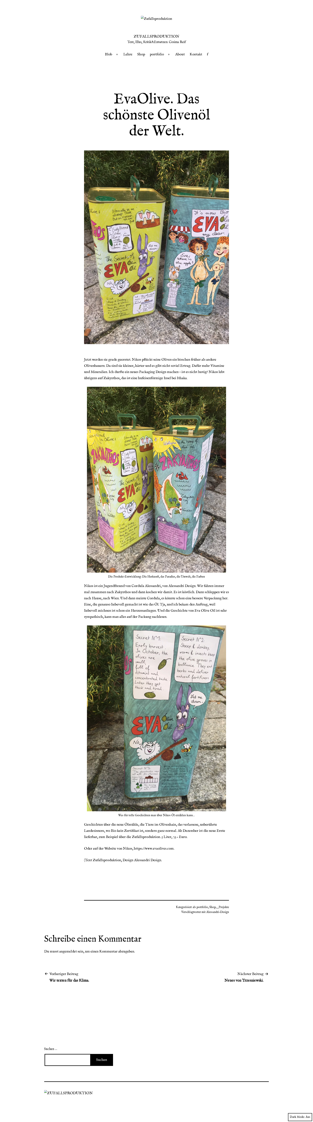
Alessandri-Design (217, 912)
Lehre (127, 54)
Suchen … (50, 1049)
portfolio (157, 54)
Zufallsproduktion (156, 36)
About (180, 54)
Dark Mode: (297, 1117)
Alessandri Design (147, 860)
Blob (108, 54)
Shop (141, 54)
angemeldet (68, 951)
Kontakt (196, 54)
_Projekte (223, 907)
